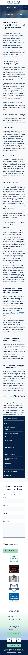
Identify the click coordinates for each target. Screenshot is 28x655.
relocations (5, 349)
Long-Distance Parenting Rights (11, 458)
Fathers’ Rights (9, 444)
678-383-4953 (19, 414)
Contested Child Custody (11, 433)
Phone (5, 513)
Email (5, 505)
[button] (25, 7)
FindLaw (19, 652)
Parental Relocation (10, 454)
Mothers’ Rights (9, 447)
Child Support (9, 440)
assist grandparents (12, 371)
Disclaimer (6, 540)
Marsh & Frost (11, 649)
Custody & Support (10, 427)
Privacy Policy (16, 650)
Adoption (7, 429)
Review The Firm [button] (14, 645)
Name (5, 497)
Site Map (11, 650)
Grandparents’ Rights (11, 451)
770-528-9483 (12, 7)
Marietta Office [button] (14, 633)
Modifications (8, 463)
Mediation (7, 475)
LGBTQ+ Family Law (10, 471)
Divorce (6, 423)
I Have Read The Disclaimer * (12, 544)
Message (6, 521)
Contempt (8, 466)
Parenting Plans (9, 436)
